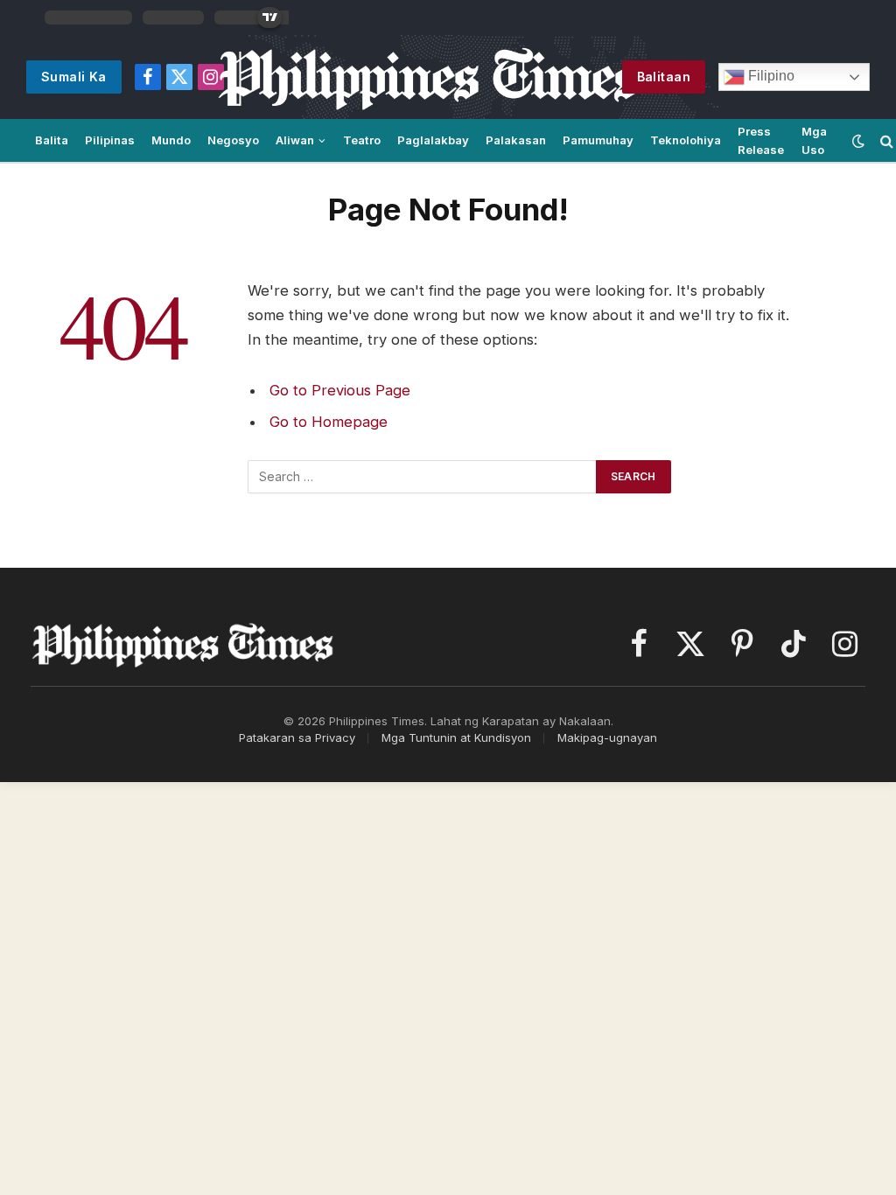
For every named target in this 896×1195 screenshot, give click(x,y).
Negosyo (233, 140)
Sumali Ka (74, 76)
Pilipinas (110, 140)
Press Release (761, 140)
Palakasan (516, 140)
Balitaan (663, 76)
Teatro (362, 140)
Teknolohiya (685, 140)
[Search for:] (423, 476)
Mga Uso (814, 140)
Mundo (171, 140)
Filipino (769, 75)
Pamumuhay (598, 140)
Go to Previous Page (340, 390)
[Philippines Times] (429, 77)
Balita (51, 140)
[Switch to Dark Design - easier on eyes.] (858, 141)
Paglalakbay (433, 140)
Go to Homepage (329, 421)
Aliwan (295, 140)
